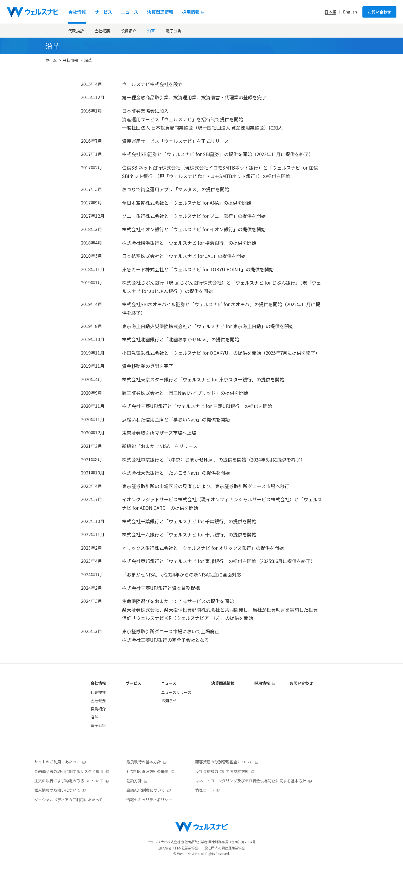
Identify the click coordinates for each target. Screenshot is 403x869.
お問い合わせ (379, 12)
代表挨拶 (76, 30)
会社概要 (102, 30)
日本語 (330, 12)
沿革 (151, 30)
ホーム (51, 60)
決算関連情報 (222, 683)
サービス (133, 683)
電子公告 (173, 30)
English (350, 12)
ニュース (168, 683)
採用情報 (262, 683)
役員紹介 (128, 30)
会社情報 (70, 60)
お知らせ (169, 700)
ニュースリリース (176, 692)
